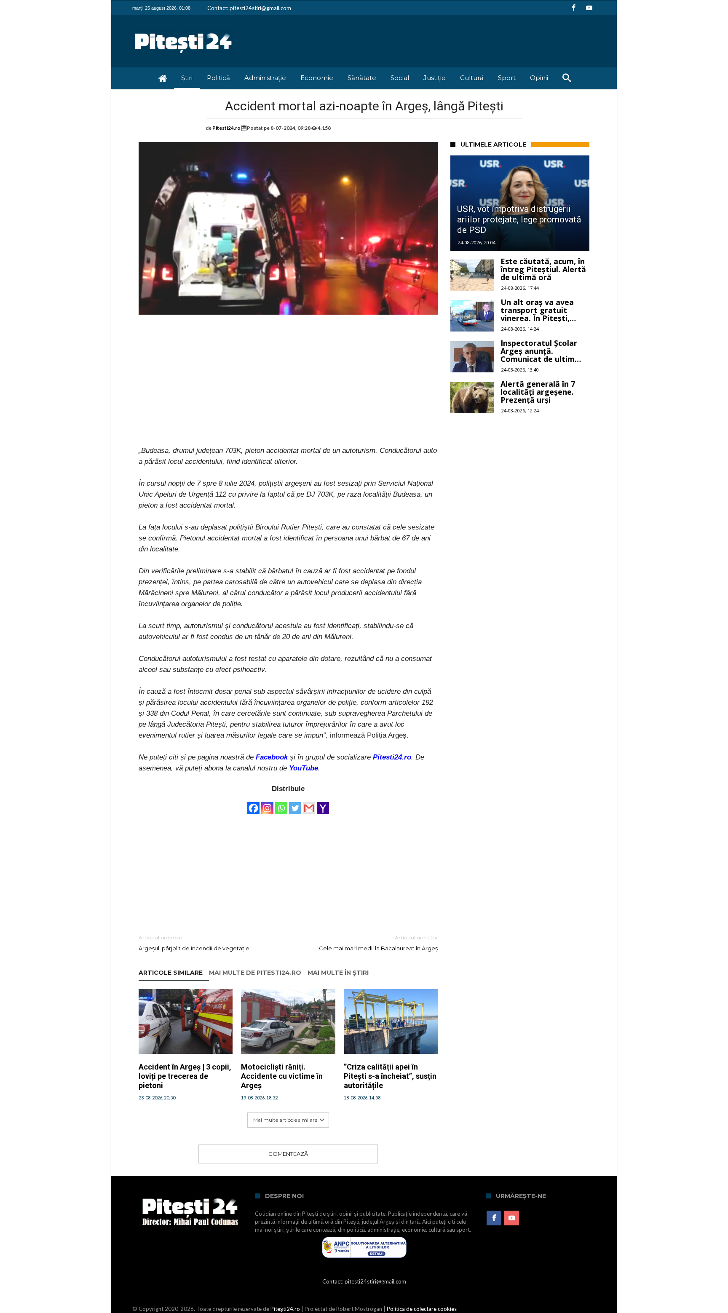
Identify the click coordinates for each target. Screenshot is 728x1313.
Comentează (288, 1153)
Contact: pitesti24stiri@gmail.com (249, 8)
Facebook (272, 757)
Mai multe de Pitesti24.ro (255, 972)
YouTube (303, 768)
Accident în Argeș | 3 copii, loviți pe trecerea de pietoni (185, 1076)
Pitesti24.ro (226, 128)
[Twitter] (295, 804)
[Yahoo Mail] (323, 804)
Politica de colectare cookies (422, 1308)
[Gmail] (309, 804)
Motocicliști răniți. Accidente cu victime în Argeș (282, 1076)
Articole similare (171, 972)
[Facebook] (573, 8)
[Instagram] (267, 804)
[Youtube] (589, 8)
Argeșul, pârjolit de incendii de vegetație (194, 943)
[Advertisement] (288, 386)
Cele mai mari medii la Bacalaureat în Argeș (378, 943)
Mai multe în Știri (338, 972)
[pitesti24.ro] (183, 27)
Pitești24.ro (285, 1308)
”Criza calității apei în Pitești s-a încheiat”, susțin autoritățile (390, 1076)
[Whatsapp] (281, 804)
